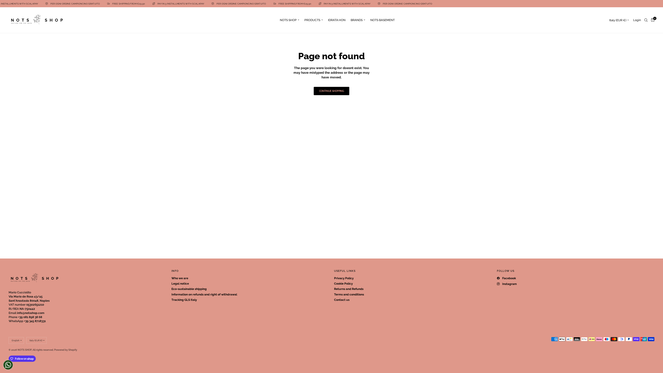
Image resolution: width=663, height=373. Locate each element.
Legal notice (180, 283)
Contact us (341, 300)
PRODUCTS (312, 20)
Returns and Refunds (348, 289)
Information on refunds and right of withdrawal (204, 294)
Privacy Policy (344, 278)
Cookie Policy (343, 283)
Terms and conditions (349, 294)
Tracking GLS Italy (184, 300)
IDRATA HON (336, 20)
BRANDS (357, 20)
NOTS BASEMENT (382, 20)
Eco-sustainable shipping (189, 289)
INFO (175, 271)
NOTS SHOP (288, 20)
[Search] (646, 20)
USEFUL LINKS (344, 271)
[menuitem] (289, 20)
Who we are (179, 278)
